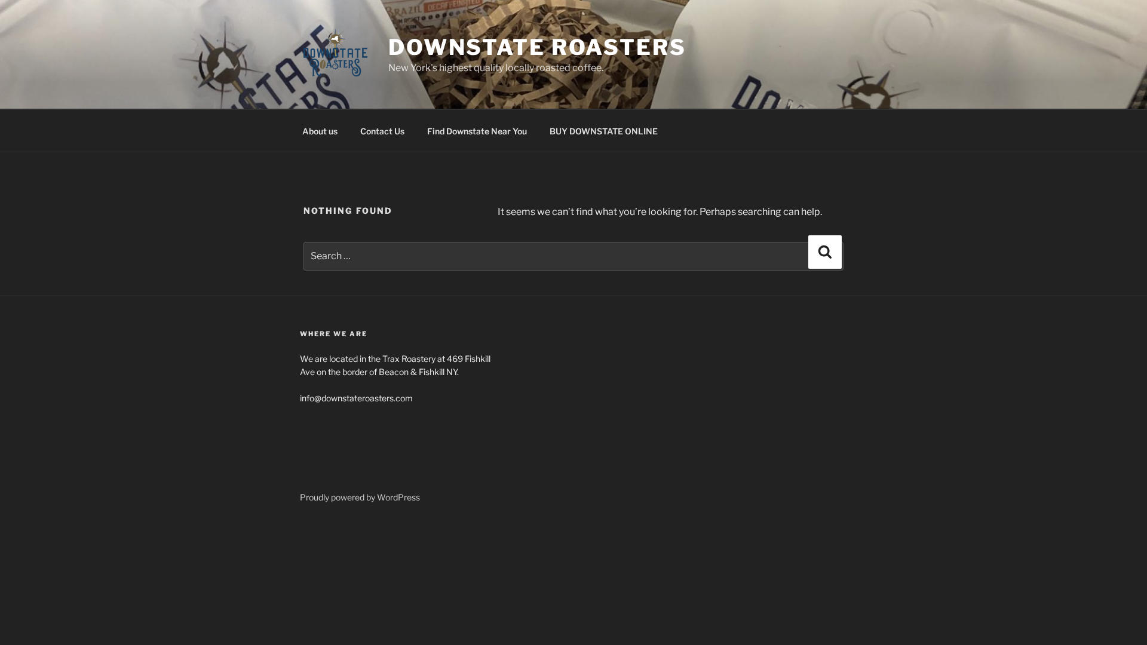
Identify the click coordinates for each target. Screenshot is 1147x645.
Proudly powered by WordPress (360, 497)
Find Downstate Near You (477, 131)
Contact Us (382, 131)
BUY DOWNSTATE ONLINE (604, 131)
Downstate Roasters (537, 47)
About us (320, 131)
